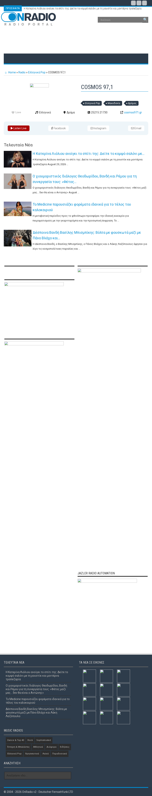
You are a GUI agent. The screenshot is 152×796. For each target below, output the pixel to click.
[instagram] (144, 3)
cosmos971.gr (133, 112)
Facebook (59, 128)
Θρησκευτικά (32, 753)
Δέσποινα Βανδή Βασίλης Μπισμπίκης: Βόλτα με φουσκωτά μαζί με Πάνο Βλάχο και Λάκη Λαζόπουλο (36, 712)
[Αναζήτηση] (145, 20)
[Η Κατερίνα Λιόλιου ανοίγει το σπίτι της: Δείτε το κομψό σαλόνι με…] (17, 159)
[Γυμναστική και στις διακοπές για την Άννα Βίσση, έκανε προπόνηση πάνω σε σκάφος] (123, 689)
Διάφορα (51, 747)
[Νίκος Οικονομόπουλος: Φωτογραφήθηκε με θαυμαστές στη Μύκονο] (106, 689)
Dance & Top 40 (15, 740)
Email (137, 128)
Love (18, 112)
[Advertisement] (76, 41)
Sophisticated (43, 740)
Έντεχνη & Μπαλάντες (18, 747)
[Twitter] (139, 3)
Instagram (99, 128)
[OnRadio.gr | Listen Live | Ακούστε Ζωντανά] (28, 23)
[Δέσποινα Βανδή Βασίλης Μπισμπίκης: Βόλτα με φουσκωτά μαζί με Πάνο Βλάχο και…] (17, 238)
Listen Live (20, 128)
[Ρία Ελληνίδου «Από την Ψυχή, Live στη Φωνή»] (89, 717)
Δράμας (132, 103)
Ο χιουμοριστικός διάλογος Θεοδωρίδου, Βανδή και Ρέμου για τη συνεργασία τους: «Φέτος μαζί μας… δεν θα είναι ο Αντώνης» (36, 689)
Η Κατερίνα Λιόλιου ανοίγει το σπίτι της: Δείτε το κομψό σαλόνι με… (88, 153)
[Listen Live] (39, 86)
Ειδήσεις (64, 747)
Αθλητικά (38, 747)
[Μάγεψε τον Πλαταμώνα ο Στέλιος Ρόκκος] (123, 717)
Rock (30, 740)
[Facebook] (133, 3)
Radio (22, 72)
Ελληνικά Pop (37, 72)
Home (12, 72)
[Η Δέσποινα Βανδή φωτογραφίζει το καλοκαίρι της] (89, 703)
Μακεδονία (114, 103)
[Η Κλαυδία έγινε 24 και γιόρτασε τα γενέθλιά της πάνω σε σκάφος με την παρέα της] (123, 703)
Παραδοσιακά (59, 753)
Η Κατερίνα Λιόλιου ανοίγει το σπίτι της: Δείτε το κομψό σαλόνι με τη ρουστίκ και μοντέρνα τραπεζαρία (83, 8)
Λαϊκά (46, 753)
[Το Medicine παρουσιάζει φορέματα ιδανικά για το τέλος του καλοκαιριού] (17, 209)
